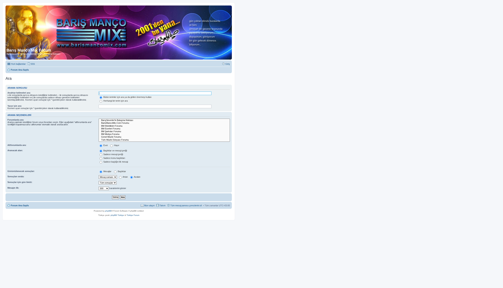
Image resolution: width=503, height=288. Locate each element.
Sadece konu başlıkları (114, 158)
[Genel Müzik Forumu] (164, 137)
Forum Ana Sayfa (20, 205)
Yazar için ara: (14, 106)
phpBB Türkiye (117, 215)
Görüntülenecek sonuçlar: (21, 171)
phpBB (108, 211)
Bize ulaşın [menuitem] (149, 205)
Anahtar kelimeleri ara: (19, 93)
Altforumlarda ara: (16, 145)
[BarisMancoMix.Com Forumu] (164, 123)
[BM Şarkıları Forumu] (164, 131)
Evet (105, 145)
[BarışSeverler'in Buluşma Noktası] (164, 120)
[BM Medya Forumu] (164, 134)
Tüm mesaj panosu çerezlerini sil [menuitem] (186, 205)
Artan (125, 177)
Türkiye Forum (133, 215)
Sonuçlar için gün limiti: (19, 182)
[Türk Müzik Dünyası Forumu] (164, 140)
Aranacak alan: (15, 150)
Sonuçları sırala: (15, 176)
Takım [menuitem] (162, 205)
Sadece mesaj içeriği (113, 154)
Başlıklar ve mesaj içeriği (115, 150)
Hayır (116, 145)
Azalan (136, 177)
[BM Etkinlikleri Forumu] (164, 126)
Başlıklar (121, 171)
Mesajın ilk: (13, 188)
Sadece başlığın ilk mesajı (115, 162)
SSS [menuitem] (33, 64)
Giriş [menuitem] (227, 64)
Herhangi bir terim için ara (115, 101)
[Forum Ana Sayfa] (96, 27)
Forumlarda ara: (15, 120)
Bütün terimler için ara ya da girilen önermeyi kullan (127, 97)
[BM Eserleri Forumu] (164, 128)
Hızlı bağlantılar (18, 64)
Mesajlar (107, 171)
